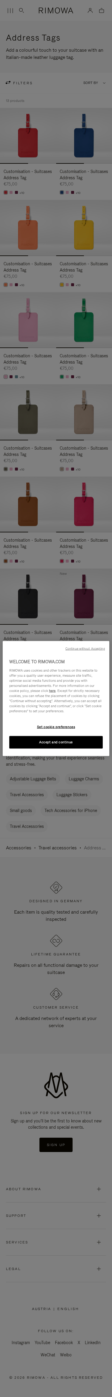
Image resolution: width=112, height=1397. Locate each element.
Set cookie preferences (56, 726)
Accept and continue (56, 742)
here (52, 690)
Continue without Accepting (85, 649)
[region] (56, 698)
